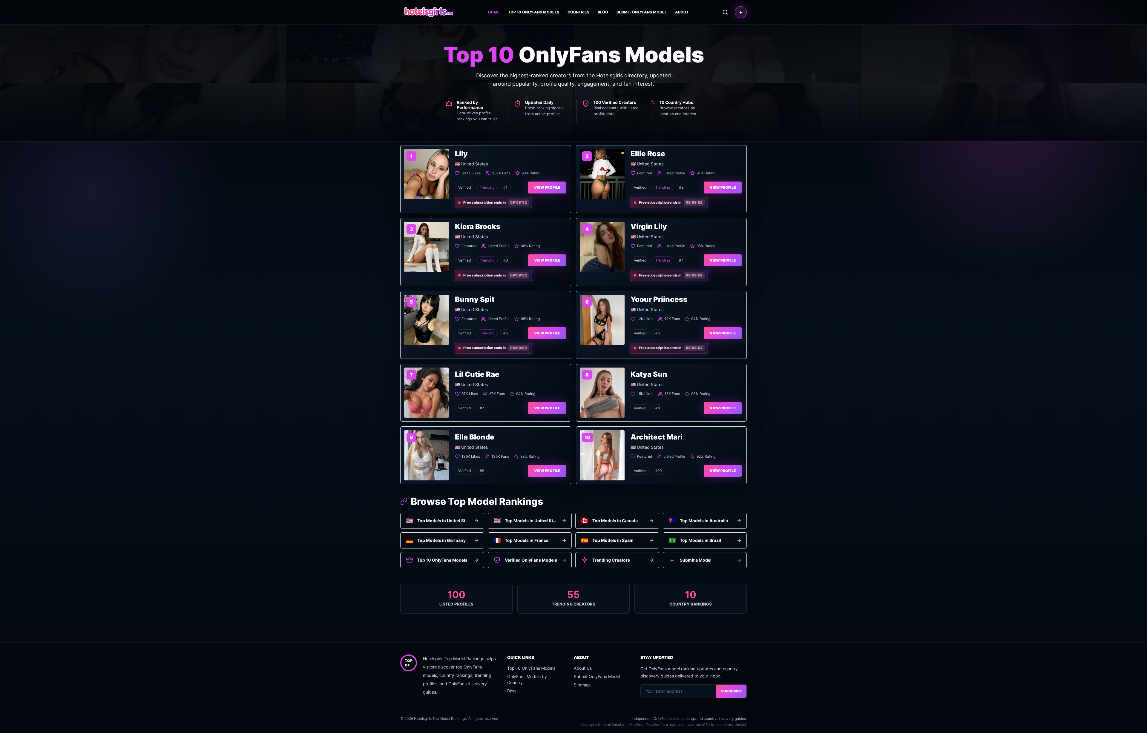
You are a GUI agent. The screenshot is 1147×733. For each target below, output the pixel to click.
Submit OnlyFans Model (642, 12)
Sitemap (582, 684)
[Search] (725, 12)
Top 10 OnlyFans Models (533, 12)
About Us (583, 668)
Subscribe (731, 691)
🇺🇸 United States (471, 163)
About (681, 12)
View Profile (547, 187)
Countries (578, 12)
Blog (603, 12)
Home (494, 12)
